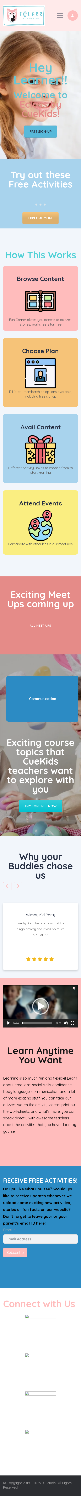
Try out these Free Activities (40, 179)
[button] (40, 1006)
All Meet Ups (40, 625)
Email (7, 1230)
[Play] (8, 1023)
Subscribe (15, 1252)
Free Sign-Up (40, 131)
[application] (40, 1006)
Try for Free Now (40, 806)
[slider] (37, 1023)
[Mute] (66, 1023)
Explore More (40, 218)
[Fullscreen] (72, 1023)
